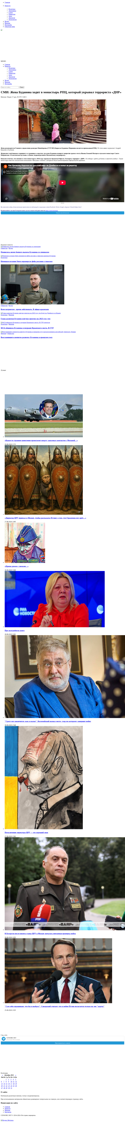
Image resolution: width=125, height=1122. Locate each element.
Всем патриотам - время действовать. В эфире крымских (25, 309)
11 (13, 1081)
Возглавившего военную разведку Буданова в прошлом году (27, 337)
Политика (12, 9)
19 (16, 1084)
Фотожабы (8, 25)
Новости (7, 6)
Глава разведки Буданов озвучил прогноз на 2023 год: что (25, 319)
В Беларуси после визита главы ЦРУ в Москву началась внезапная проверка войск (40, 934)
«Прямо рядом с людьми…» (17, 566)
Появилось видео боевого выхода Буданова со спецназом (25, 252)
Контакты (8, 1112)
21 (4, 1086)
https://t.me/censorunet (52, 210)
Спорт (11, 12)
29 (6, 1088)
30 (9, 1088)
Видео (7, 21)
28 (4, 1088)
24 (11, 1086)
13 (2, 1084)
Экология (12, 18)
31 (11, 1088)
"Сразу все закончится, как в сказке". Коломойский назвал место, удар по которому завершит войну (48, 721)
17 (11, 1084)
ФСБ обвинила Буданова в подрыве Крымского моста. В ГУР (27, 328)
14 (4, 1084)
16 (9, 1084)
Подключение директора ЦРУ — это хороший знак (26, 832)
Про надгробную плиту (15, 630)
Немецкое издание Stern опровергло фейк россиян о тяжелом (26, 261)
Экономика (12, 11)
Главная (7, 2)
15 (6, 1084)
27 (2, 1088)
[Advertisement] (62, 45)
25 (13, 1086)
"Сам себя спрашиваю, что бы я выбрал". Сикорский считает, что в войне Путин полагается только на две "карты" (54, 1006)
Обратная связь (10, 26)
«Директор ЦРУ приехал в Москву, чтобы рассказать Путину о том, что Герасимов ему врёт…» (45, 518)
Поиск (22, 87)
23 (9, 1086)
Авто (10, 16)
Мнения (7, 23)
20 (2, 1086)
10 (11, 1081)
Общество (12, 14)
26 (16, 1086)
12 (16, 1081)
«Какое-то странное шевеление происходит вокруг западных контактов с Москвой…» (41, 440)
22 (6, 1086)
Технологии (13, 19)
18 (13, 1084)
